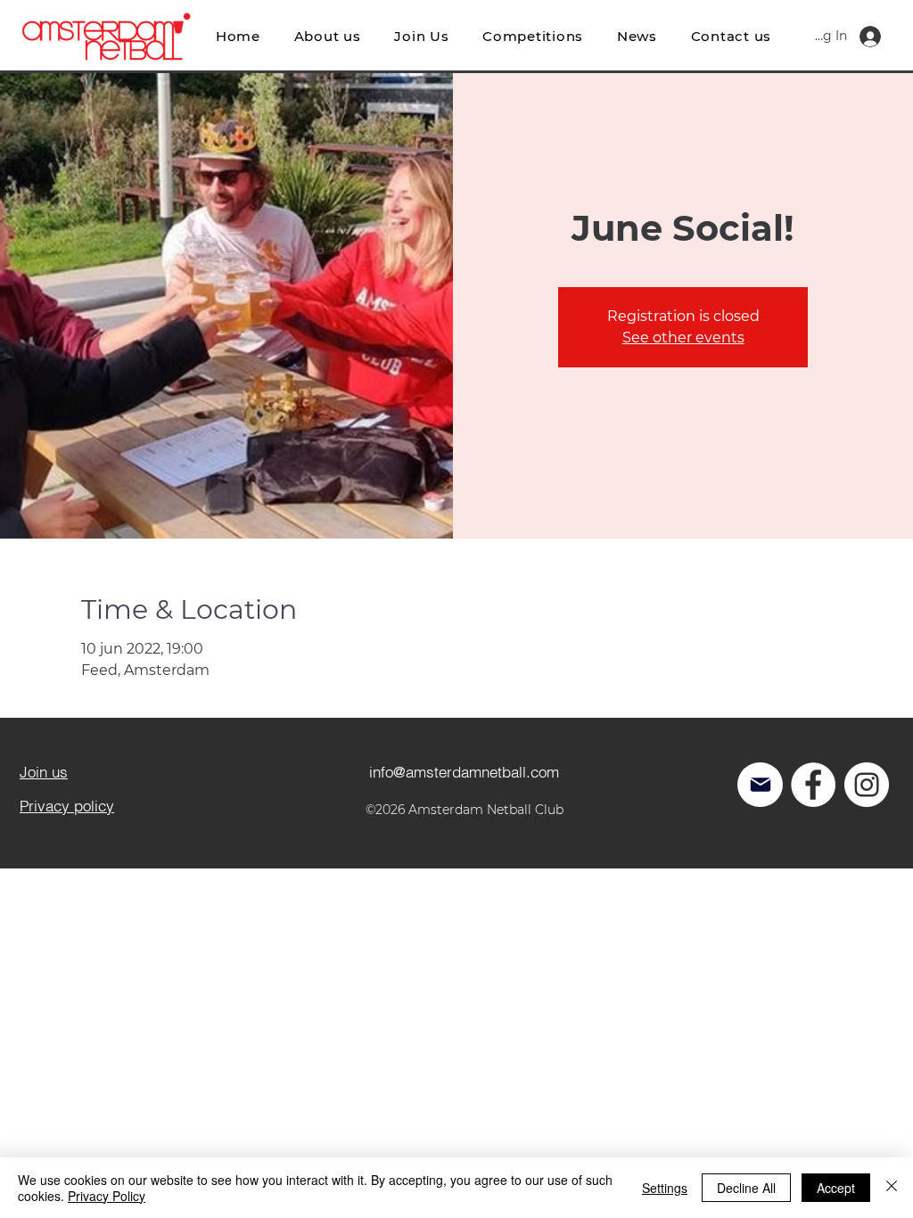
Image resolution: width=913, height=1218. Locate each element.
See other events (683, 337)
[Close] (891, 1188)
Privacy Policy (106, 1196)
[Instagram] (866, 784)
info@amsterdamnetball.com (464, 771)
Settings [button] (664, 1188)
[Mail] (760, 784)
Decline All (746, 1188)
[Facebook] (813, 784)
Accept (836, 1188)
